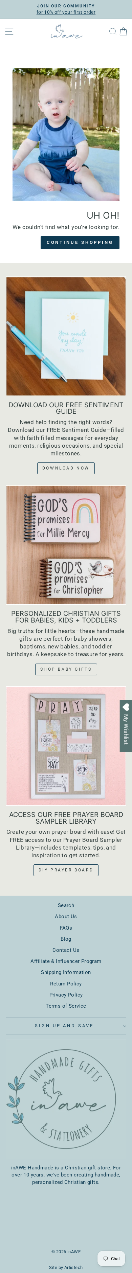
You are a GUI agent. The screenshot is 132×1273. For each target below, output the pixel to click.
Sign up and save (64, 1025)
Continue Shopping (80, 242)
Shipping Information (66, 972)
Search (66, 905)
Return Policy (66, 984)
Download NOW (66, 468)
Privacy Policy (66, 995)
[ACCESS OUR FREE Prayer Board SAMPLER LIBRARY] (66, 746)
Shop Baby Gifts (66, 669)
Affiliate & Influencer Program (65, 961)
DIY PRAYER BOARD (66, 870)
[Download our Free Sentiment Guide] (66, 336)
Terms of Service (66, 1006)
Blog (66, 939)
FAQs (66, 928)
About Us (66, 916)
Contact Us (65, 950)
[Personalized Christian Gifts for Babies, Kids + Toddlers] (66, 545)
